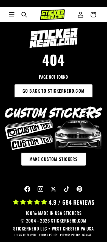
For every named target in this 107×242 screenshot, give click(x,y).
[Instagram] (40, 189)
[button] (11, 14)
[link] (53, 38)
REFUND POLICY (48, 235)
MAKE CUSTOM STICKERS (53, 159)
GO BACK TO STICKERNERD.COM (53, 90)
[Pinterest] (80, 189)
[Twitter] (54, 189)
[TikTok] (66, 189)
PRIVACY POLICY (70, 235)
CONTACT (87, 235)
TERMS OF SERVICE (25, 235)
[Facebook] (27, 189)
